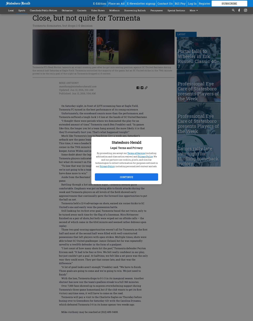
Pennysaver (157, 10)
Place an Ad (116, 3)
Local (11, 10)
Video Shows (98, 10)
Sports (21, 10)
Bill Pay (180, 3)
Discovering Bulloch (135, 10)
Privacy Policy (145, 156)
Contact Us (165, 3)
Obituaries (67, 10)
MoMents (114, 10)
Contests (81, 10)
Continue (126, 177)
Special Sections (176, 10)
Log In (192, 3)
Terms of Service (136, 153)
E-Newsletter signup (141, 3)
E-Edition (99, 3)
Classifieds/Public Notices (43, 10)
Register (204, 3)
